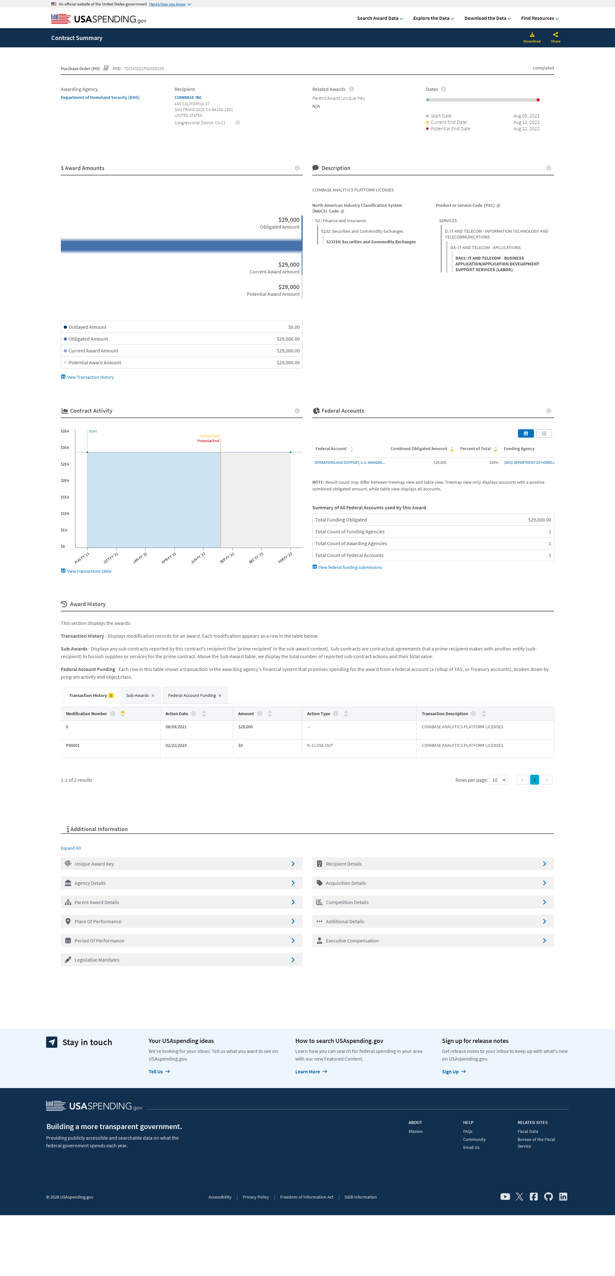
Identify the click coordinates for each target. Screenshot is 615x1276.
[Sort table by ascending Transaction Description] (484, 712)
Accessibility (220, 1197)
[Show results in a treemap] (544, 433)
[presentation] (237, 122)
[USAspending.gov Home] (98, 19)
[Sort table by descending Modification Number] (123, 715)
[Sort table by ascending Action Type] (346, 712)
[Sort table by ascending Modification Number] (123, 712)
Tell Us (156, 1071)
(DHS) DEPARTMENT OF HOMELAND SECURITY (540, 462)
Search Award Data (377, 18)
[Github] (548, 1197)
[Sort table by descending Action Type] (346, 715)
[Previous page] (523, 780)
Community (474, 1139)
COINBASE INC (188, 97)
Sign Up (450, 1071)
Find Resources (537, 18)
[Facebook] (533, 1197)
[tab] (91, 695)
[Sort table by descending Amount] (270, 715)
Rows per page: (472, 780)
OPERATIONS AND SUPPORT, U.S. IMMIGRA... (350, 462)
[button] (182, 863)
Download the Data (485, 18)
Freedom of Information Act (306, 1197)
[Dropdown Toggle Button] (555, 35)
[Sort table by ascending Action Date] (204, 712)
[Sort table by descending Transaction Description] (484, 715)
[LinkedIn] (563, 1197)
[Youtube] (505, 1197)
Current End (209, 435)
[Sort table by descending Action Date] (204, 715)
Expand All (71, 848)
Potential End (208, 440)
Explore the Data (431, 18)
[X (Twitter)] (519, 1197)
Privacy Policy (256, 1197)
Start (93, 431)
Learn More (307, 1071)
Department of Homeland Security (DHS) (100, 97)
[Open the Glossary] (106, 68)
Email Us (471, 1147)
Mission (416, 1131)
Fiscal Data (528, 1131)
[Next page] (547, 780)
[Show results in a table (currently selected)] (526, 433)
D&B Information (361, 1197)
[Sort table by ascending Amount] (270, 712)
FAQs (467, 1131)
